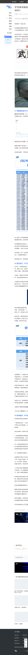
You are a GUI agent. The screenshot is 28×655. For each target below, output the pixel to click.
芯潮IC (16, 14)
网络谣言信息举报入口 (20, 647)
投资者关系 (17, 643)
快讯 (10, 15)
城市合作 (17, 635)
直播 (10, 21)
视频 (10, 23)
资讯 (10, 18)
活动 (10, 29)
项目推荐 (17, 638)
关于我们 (25, 638)
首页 (10, 13)
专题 (10, 26)
